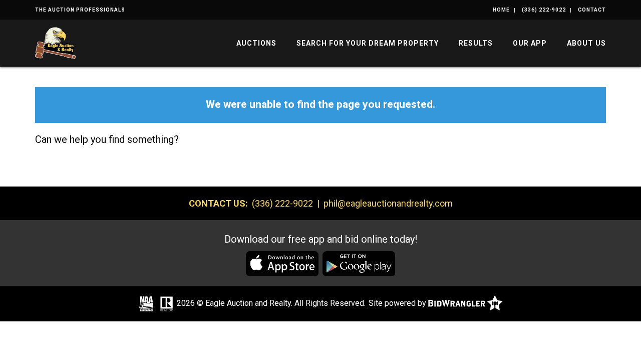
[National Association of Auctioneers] (146, 303)
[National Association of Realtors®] (166, 303)
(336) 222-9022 (544, 10)
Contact (592, 10)
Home (501, 10)
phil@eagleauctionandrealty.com (388, 203)
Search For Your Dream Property (367, 43)
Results (476, 43)
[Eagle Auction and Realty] (55, 42)
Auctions (256, 43)
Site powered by (398, 303)
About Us (586, 43)
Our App (530, 43)
